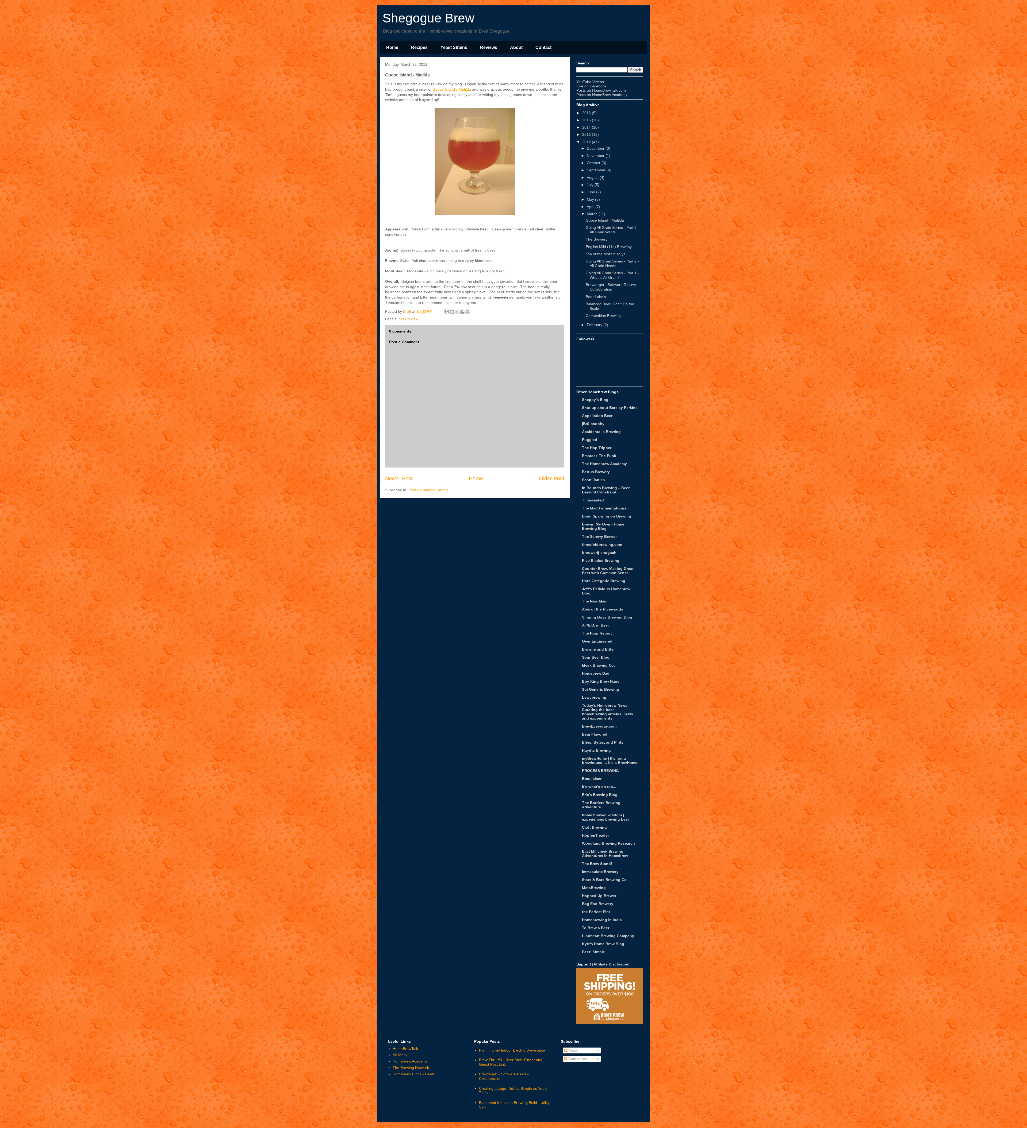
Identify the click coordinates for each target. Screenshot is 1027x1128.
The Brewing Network (411, 1067)
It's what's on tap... (599, 787)
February (594, 325)
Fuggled (589, 440)
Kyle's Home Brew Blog (603, 944)
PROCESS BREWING (600, 770)
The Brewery (596, 239)
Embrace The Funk (599, 456)
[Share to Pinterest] (467, 311)
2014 (586, 127)
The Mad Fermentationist (605, 508)
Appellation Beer (597, 416)
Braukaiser (591, 779)
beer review (408, 319)
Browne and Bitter (598, 649)
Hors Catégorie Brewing (603, 581)
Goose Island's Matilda (451, 89)
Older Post (551, 478)
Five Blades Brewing (600, 560)
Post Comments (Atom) (428, 490)
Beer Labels (596, 297)
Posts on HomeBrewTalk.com (601, 90)
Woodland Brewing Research (608, 843)
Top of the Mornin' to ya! (606, 254)
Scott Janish (593, 480)
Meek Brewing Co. (598, 665)
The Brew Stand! (597, 864)
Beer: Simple (593, 952)
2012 (586, 142)
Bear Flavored (594, 734)
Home (392, 47)
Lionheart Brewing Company (608, 936)
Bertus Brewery (596, 472)
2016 (586, 113)
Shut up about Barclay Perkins (610, 407)
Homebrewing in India (602, 920)
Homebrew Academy (410, 1061)
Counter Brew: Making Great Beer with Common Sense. (608, 570)
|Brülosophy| (594, 424)
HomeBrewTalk (405, 1048)
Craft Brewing (594, 827)
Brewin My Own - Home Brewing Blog (603, 526)
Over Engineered (597, 641)
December (595, 148)
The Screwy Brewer (599, 536)
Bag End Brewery (597, 904)
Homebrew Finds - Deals (414, 1074)
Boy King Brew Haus (600, 681)
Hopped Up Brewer (599, 896)
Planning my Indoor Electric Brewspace (512, 1050)
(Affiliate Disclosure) (611, 964)
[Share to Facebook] (462, 311)
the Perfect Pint (596, 912)
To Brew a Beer (595, 928)
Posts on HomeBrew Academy (601, 94)
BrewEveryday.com (599, 726)
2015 (586, 120)
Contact (543, 47)
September (596, 170)
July (590, 185)
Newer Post (399, 478)
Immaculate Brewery (600, 872)
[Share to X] (457, 311)
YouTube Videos (590, 82)
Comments (577, 1059)
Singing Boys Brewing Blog (607, 617)
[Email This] (447, 311)
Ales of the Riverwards (602, 609)
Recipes (419, 47)
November (595, 155)
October (593, 163)
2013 (586, 134)
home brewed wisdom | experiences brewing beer (605, 817)
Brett (407, 311)
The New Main (595, 601)
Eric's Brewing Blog (600, 795)
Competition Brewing (603, 316)
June (591, 192)
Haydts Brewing (596, 750)
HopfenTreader (595, 835)
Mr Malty (400, 1055)
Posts (572, 1050)
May (590, 199)
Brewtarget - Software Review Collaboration (611, 287)
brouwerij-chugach (599, 552)
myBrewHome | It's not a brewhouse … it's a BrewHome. (610, 760)
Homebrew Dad (596, 673)
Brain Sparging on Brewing (606, 516)
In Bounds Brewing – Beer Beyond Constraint (606, 490)
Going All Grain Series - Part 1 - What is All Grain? (612, 275)
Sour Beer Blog (596, 657)
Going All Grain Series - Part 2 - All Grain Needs (612, 263)
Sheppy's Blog (595, 399)
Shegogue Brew (428, 18)
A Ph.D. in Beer (595, 625)
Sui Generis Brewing (600, 689)
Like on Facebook (591, 86)
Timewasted (593, 500)
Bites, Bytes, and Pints (602, 742)
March (592, 214)
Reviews (488, 47)
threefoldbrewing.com (602, 544)
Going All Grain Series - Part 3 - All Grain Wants (612, 229)
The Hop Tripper (596, 448)
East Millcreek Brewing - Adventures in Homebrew (605, 853)
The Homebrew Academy (604, 464)
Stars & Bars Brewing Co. (605, 880)
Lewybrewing (594, 697)
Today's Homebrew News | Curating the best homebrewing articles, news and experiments (607, 711)
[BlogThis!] (452, 311)
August (593, 177)
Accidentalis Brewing (601, 432)
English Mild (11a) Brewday (609, 247)
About (516, 47)
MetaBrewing (594, 888)
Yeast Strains (453, 47)
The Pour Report (597, 633)
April (590, 206)
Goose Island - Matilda (605, 220)
